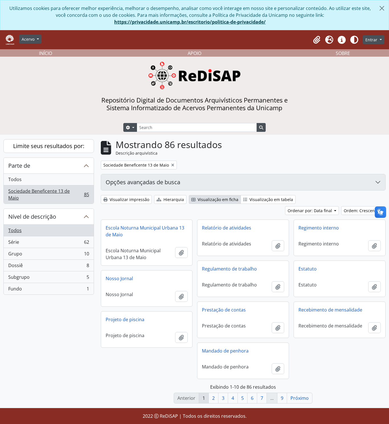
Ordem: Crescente (362, 210)
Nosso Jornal (119, 278)
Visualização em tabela (270, 199)
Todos (15, 179)
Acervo (29, 39)
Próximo (299, 398)
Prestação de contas (224, 310)
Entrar (371, 39)
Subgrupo (48, 278)
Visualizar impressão (128, 199)
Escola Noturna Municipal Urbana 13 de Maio (145, 231)
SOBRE (343, 53)
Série (48, 243)
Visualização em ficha (217, 199)
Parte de (19, 165)
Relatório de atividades (226, 228)
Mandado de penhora (225, 351)
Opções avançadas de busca (143, 182)
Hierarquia (173, 199)
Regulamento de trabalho (229, 269)
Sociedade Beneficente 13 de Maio (48, 194)
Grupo (48, 255)
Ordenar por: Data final (310, 210)
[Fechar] (382, 8)
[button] (316, 40)
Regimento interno (318, 228)
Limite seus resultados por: (48, 146)
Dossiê (48, 266)
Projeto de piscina (125, 319)
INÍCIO (45, 53)
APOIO (194, 53)
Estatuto (307, 269)
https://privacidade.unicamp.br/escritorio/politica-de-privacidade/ (190, 22)
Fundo (48, 290)
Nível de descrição (32, 216)
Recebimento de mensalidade (330, 310)
